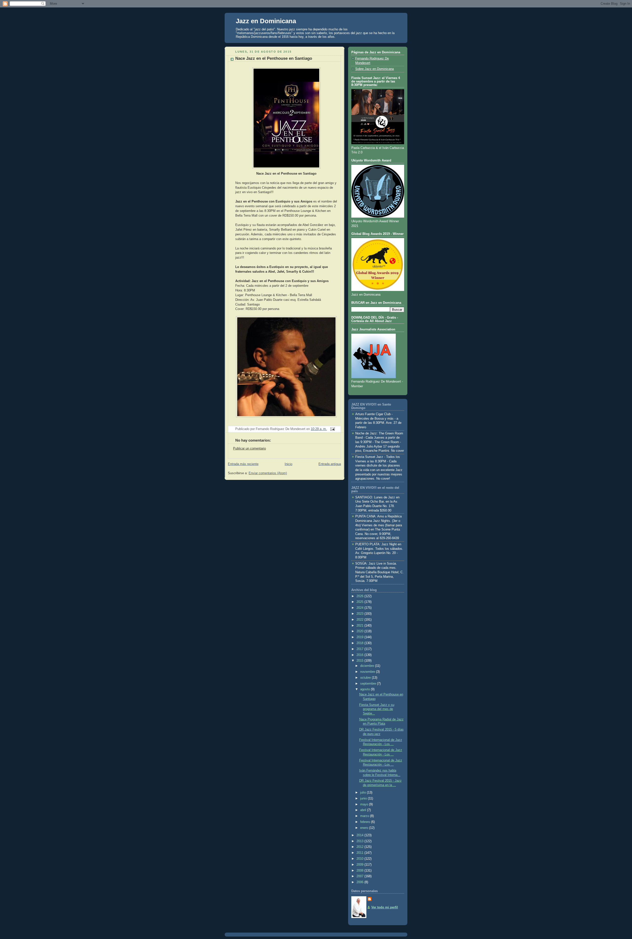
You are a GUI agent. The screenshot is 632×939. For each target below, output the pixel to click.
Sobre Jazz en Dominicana (374, 69)
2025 (360, 602)
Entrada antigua (329, 464)
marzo (365, 816)
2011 (360, 853)
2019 (360, 637)
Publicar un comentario (249, 448)
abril (363, 810)
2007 (360, 876)
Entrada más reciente (243, 464)
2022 (360, 619)
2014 (360, 835)
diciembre (367, 666)
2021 (360, 625)
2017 (360, 649)
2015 (360, 660)
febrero (365, 822)
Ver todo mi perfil (384, 907)
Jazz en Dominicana (266, 21)
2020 (360, 631)
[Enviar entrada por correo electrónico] (332, 429)
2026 (360, 596)
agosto (365, 689)
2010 (360, 858)
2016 (360, 655)
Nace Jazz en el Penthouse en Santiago (273, 58)
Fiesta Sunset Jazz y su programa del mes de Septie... (376, 709)
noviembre (368, 672)
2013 (360, 841)
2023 (360, 613)
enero (364, 828)
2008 (360, 870)
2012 (360, 847)
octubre (366, 677)
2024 (360, 608)
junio (364, 798)
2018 (360, 643)
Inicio (288, 464)
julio (363, 792)
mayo (364, 804)
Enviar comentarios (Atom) (268, 473)
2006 (360, 882)
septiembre (368, 683)
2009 (360, 864)
